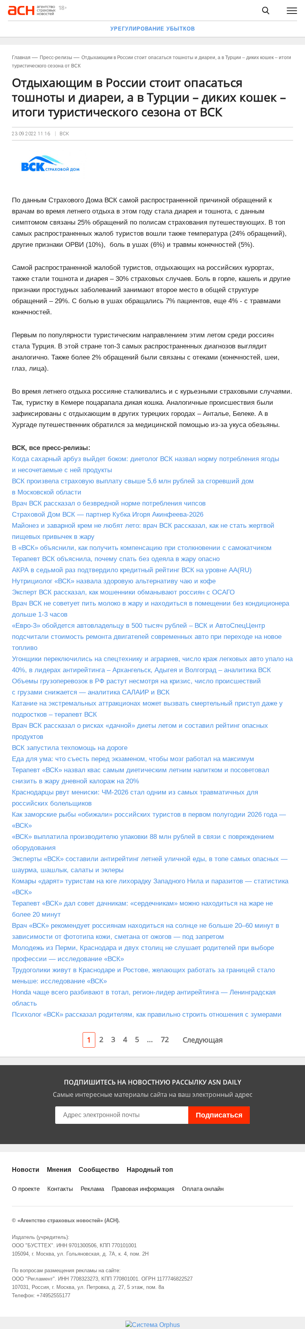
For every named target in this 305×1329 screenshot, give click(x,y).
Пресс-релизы (56, 57)
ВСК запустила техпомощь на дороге (69, 748)
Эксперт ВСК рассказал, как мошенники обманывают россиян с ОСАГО (123, 592)
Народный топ (150, 1169)
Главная (21, 57)
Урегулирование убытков (152, 29)
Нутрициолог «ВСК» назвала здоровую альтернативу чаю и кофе (114, 581)
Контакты (60, 1188)
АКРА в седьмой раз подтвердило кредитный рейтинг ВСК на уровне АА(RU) (132, 570)
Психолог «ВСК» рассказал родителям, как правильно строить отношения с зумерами (147, 1014)
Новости (25, 1169)
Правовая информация (143, 1188)
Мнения (59, 1169)
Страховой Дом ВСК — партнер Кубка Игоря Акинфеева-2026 (107, 514)
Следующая (203, 1039)
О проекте (26, 1188)
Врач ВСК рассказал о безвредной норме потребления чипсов (109, 503)
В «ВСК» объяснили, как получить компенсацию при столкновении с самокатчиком (142, 548)
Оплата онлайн (203, 1188)
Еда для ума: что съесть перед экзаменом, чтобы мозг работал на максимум (133, 759)
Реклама (92, 1188)
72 (165, 1039)
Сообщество (99, 1169)
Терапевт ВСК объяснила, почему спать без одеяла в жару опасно (116, 559)
